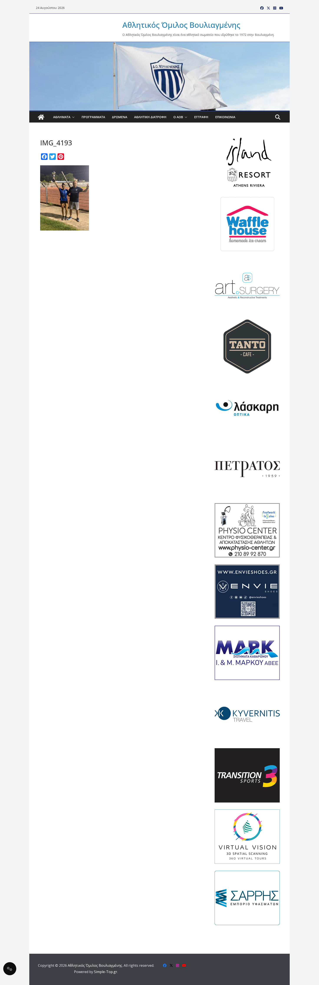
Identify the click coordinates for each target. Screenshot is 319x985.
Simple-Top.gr (105, 971)
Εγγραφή (201, 117)
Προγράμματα (93, 117)
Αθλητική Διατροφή (150, 117)
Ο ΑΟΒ (178, 117)
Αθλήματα (61, 117)
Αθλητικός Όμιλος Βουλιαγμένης (181, 25)
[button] (72, 117)
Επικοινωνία (225, 117)
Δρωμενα (119, 117)
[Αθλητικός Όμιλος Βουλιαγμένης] (159, 44)
